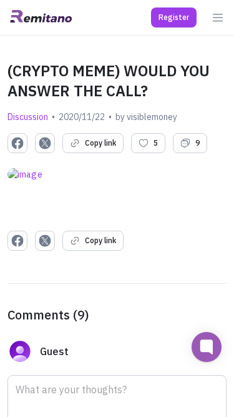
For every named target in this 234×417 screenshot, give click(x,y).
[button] (174, 18)
